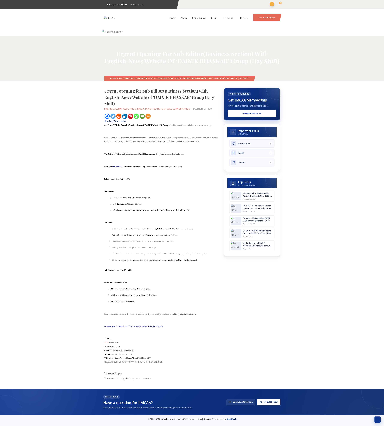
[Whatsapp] (136, 116)
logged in (124, 378)
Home (173, 18)
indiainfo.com (178, 154)
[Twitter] (113, 116)
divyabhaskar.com (163, 154)
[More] (148, 116)
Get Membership (267, 17)
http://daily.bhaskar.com (171, 166)
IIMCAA (140, 109)
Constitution (199, 18)
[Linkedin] (124, 116)
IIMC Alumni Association (123, 109)
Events (244, 18)
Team (214, 18)
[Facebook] (107, 116)
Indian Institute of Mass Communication (167, 109)
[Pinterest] (130, 116)
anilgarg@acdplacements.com (184, 314)
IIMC (121, 78)
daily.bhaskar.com (130, 154)
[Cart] (278, 4)
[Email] (142, 116)
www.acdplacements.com (122, 354)
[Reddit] (119, 116)
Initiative (229, 18)
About (184, 18)
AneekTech (231, 419)
